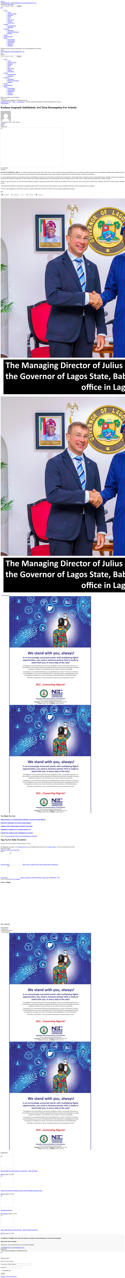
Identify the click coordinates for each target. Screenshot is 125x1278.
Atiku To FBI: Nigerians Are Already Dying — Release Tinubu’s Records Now (19, 1230)
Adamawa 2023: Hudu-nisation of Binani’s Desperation (16, 826)
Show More (10, 4)
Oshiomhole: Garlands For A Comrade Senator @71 (16, 829)
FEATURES (4, 1213)
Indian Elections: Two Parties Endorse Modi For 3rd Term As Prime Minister (23, 819)
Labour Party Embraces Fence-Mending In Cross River (17, 833)
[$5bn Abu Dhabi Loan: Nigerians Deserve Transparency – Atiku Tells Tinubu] (7, 1167)
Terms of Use (21, 847)
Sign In (17, 97)
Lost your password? (11, 1276)
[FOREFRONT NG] (18, 3)
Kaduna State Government (18, 836)
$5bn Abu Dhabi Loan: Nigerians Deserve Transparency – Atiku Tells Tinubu (19, 1171)
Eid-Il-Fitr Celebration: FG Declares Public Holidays (16, 823)
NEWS (3, 1174)
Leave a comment (15, 879)
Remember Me (6, 1270)
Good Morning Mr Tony (7, 1210)
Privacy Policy (52, 847)
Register (3, 1276)
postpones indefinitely (31, 836)
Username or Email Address (8, 1264)
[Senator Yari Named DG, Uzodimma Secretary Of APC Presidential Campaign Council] (7, 1187)
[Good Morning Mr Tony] (7, 1207)
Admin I (3, 123)
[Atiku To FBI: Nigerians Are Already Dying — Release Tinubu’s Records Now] (7, 1226)
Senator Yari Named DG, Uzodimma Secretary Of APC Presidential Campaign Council (21, 1190)
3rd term (9, 836)
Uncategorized (5, 103)
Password (3, 1267)
